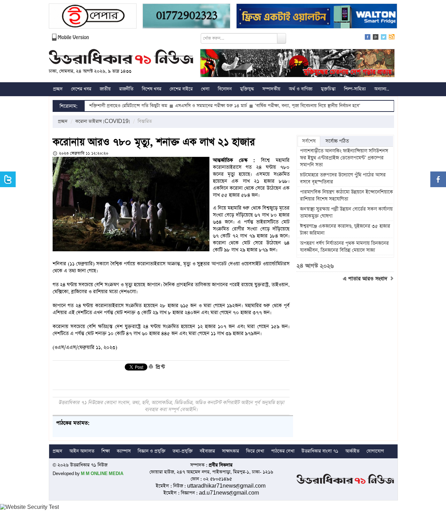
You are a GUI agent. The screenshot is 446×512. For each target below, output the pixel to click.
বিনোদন (225, 89)
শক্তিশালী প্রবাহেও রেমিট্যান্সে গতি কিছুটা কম (111, 105)
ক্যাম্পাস (124, 451)
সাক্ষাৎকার (230, 451)
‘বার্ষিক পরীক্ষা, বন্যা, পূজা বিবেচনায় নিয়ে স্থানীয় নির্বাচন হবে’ (290, 105)
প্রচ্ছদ (58, 89)
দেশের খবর (81, 89)
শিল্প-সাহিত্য (355, 89)
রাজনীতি (126, 89)
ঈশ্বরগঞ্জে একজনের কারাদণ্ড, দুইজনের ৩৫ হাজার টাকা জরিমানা (345, 230)
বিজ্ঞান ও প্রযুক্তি (152, 451)
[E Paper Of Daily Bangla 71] (92, 17)
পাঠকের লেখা (282, 451)
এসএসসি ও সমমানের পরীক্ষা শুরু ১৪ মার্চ (194, 105)
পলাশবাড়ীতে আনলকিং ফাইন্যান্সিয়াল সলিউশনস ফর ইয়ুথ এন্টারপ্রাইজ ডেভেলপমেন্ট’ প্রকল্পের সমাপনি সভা (344, 157)
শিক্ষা (105, 451)
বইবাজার (207, 451)
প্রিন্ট (159, 367)
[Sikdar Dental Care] (186, 17)
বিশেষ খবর (151, 89)
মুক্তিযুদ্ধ (247, 89)
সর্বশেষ (309, 141)
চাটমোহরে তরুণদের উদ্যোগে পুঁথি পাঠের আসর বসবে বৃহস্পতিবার (343, 178)
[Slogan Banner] (297, 64)
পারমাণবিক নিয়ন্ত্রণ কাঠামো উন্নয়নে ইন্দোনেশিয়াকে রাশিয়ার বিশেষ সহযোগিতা (346, 195)
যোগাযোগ (375, 451)
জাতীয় (105, 89)
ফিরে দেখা (255, 451)
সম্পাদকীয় (271, 89)
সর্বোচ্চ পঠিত (337, 141)
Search (281, 38)
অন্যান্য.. (381, 89)
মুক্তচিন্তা (328, 89)
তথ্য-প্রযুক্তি (182, 451)
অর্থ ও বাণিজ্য (301, 89)
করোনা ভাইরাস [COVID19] (102, 121)
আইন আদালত (81, 451)
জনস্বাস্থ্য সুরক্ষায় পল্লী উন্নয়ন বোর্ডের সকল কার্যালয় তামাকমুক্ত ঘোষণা (346, 213)
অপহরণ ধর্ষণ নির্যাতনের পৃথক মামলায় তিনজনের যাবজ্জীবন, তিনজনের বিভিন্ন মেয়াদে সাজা (344, 247)
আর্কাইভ (352, 451)
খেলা (205, 89)
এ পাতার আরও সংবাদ (366, 278)
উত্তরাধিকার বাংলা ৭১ (319, 451)
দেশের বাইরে (181, 89)
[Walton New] (317, 17)
